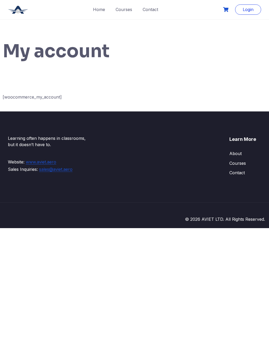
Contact (150, 9)
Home (99, 9)
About (235, 153)
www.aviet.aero (41, 162)
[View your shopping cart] (226, 9)
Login (248, 9)
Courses (124, 9)
